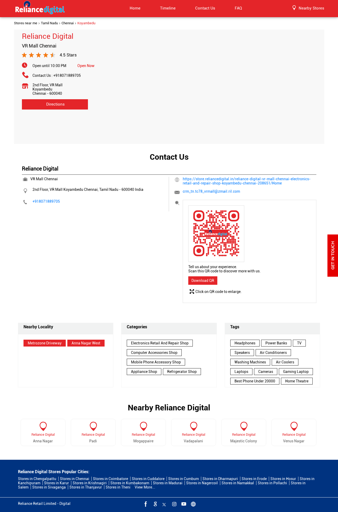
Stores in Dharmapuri (220, 479)
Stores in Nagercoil (202, 483)
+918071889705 (67, 75)
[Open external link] (332, 275)
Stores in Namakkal (238, 483)
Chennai (68, 23)
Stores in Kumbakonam (129, 483)
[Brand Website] (193, 504)
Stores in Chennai (74, 479)
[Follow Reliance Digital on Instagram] (174, 504)
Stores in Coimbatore (110, 479)
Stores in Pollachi (272, 483)
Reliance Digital (43, 435)
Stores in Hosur (283, 479)
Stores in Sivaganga (49, 487)
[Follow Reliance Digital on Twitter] (164, 504)
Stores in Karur (56, 483)
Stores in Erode (254, 479)
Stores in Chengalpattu (37, 479)
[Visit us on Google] (155, 504)
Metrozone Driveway (45, 343)
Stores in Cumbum (183, 479)
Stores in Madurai (167, 483)
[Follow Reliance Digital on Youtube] (183, 504)
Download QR (202, 280)
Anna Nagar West (86, 343)
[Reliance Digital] (40, 8)
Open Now (86, 66)
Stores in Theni (118, 487)
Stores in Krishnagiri (90, 483)
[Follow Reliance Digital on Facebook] (145, 504)
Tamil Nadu (49, 23)
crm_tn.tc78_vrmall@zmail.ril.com (211, 191)
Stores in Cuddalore (148, 479)
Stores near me (25, 23)
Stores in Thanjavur (85, 487)
